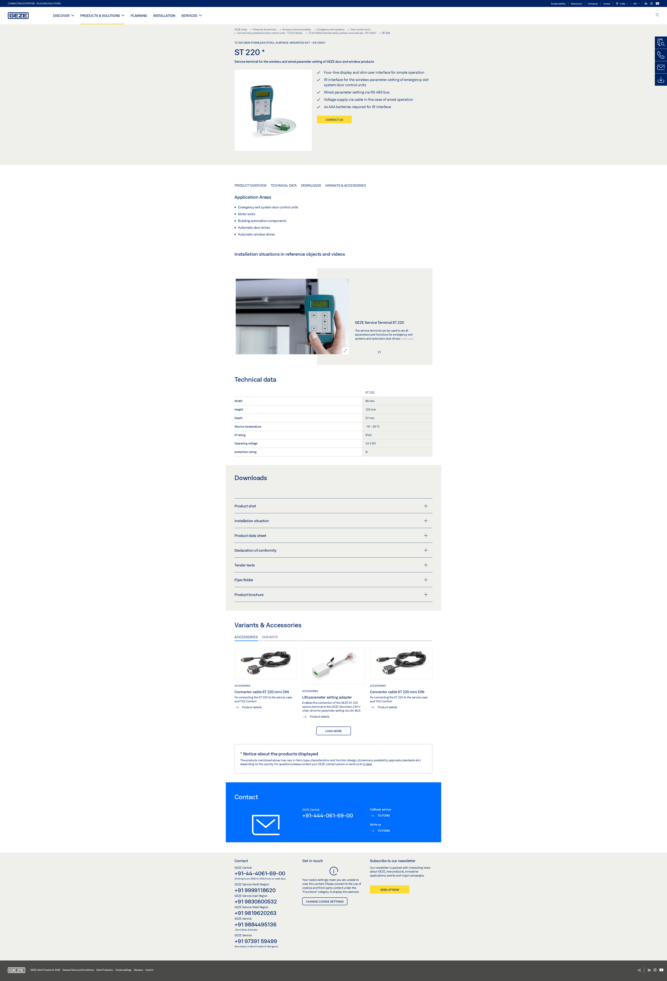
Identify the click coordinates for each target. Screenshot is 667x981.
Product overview (250, 185)
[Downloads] (661, 80)
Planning (139, 16)
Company (593, 3)
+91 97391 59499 (255, 941)
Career (606, 3)
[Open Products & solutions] (123, 15)
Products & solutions (100, 16)
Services (189, 16)
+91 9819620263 (255, 913)
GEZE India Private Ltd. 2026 (45, 969)
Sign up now (389, 889)
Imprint (149, 969)
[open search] (657, 15)
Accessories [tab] (246, 637)
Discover (61, 16)
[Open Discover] (72, 15)
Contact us (334, 119)
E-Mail (367, 764)
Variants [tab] (270, 637)
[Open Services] (200, 15)
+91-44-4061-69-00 (259, 873)
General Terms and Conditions (78, 969)
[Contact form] (661, 67)
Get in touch (312, 861)
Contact (241, 861)
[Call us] (661, 55)
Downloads (311, 185)
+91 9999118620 (255, 890)
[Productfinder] (661, 43)
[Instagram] (651, 3)
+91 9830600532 (255, 901)
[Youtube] (657, 3)
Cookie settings (123, 969)
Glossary (138, 969)
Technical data (284, 185)
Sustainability (558, 3)
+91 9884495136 (255, 924)
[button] (622, 3)
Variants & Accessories (345, 185)
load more (333, 731)
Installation (164, 16)
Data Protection (104, 969)
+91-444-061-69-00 (327, 815)
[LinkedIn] (646, 3)
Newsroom (576, 3)
